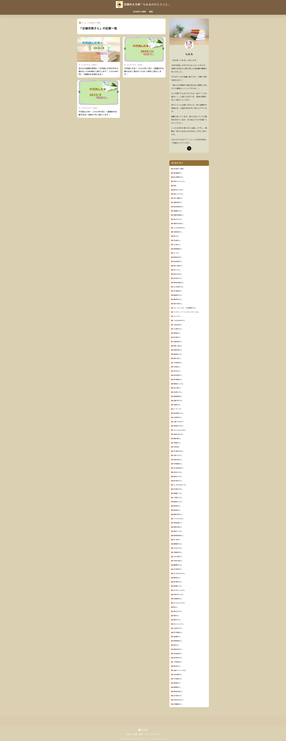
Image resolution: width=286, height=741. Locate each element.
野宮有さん (177, 506)
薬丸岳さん (177, 666)
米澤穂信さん (177, 704)
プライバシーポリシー (153, 734)
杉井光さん (177, 371)
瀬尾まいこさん (178, 384)
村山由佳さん (177, 654)
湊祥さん (176, 616)
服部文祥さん (177, 514)
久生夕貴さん (177, 557)
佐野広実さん (177, 350)
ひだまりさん (177, 548)
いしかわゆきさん (179, 228)
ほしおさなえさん (179, 573)
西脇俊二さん (177, 493)
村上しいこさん (178, 624)
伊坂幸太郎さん (178, 223)
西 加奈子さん (177, 489)
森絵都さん (177, 637)
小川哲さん (177, 245)
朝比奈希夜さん (178, 207)
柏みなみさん (177, 274)
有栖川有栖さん (178, 215)
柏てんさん (177, 270)
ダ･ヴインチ (177, 409)
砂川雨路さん (177, 379)
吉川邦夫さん (177, 696)
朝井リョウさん (178, 194)
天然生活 (176, 447)
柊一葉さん (177, 540)
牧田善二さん (177, 586)
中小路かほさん (178, 451)
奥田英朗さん (177, 249)
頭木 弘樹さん (177, 266)
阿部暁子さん (177, 211)
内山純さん (177, 240)
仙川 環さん (177, 388)
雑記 (151, 11)
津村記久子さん (178, 426)
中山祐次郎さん (178, 468)
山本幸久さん (177, 628)
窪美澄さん (177, 333)
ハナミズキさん (178, 519)
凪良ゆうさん (177, 476)
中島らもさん (177, 455)
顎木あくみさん (178, 190)
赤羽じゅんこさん (179, 181)
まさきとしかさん (179, 590)
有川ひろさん (177, 219)
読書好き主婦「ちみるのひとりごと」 (147, 4)
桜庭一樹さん (177, 346)
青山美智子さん (178, 177)
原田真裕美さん (178, 535)
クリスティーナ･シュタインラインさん (186, 312)
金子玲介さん (177, 278)
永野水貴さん (177, 460)
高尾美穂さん (177, 396)
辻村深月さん (177, 417)
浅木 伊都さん (177, 198)
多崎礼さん (177, 405)
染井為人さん (177, 392)
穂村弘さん (177, 578)
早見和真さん (177, 523)
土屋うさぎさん (178, 422)
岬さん (175, 607)
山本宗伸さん (177, 674)
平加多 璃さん (177, 561)
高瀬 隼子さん (177, 401)
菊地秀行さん (177, 299)
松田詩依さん (177, 599)
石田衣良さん (177, 232)
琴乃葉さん (177, 337)
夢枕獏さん (177, 687)
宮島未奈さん (177, 649)
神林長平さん (177, 295)
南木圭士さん (177, 472)
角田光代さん (177, 257)
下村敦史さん (177, 363)
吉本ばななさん (178, 700)
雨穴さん (176, 236)
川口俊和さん (177, 291)
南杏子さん (177, 620)
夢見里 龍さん (177, 691)
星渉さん (176, 645)
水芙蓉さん (177, 367)
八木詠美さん (177, 662)
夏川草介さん (177, 481)
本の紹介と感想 (139, 11)
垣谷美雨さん (177, 261)
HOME (144, 729)
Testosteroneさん (179, 430)
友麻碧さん (177, 683)
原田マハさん (177, 531)
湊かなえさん (177, 611)
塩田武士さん (177, 354)
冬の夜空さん (177, 569)
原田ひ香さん (177, 527)
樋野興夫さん (177, 544)
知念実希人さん (178, 413)
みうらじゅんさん (179, 603)
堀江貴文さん (177, 582)
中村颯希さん (177, 464)
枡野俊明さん (177, 641)
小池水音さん (177, 325)
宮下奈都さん (177, 632)
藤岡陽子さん (177, 565)
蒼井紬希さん (177, 173)
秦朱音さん (177, 510)
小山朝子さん (177, 329)
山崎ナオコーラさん (179, 670)
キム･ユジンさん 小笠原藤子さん (184, 308)
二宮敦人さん (177, 498)
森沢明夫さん (177, 658)
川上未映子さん (178, 287)
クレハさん (177, 316)
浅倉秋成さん (177, 202)
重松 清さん (177, 358)
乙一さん (176, 253)
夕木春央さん (177, 679)
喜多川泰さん (177, 304)
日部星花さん (177, 552)
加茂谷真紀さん (178, 283)
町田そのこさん (178, 594)
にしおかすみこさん (179, 485)
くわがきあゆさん (179, 320)
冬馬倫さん (177, 443)
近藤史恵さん (177, 342)
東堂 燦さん (177, 439)
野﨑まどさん (177, 502)
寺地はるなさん (178, 434)
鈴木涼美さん (177, 375)
